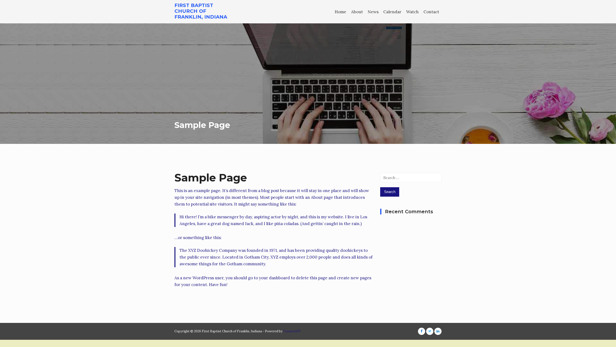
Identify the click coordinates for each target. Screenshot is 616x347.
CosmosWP (292, 331)
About (357, 11)
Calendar (392, 11)
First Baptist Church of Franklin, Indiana (200, 11)
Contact (431, 11)
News (373, 11)
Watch (412, 11)
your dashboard (274, 277)
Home (340, 11)
